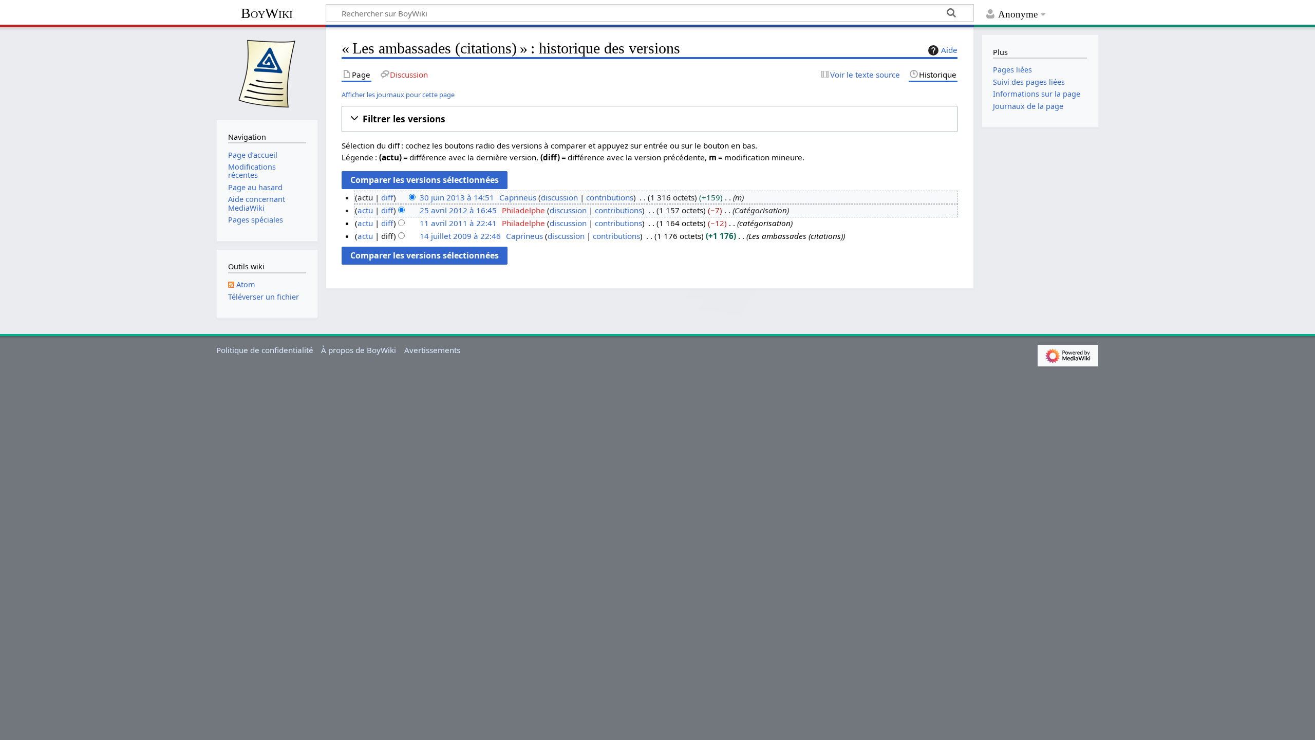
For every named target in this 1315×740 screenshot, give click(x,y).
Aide (949, 50)
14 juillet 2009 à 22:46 (460, 236)
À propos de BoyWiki (358, 350)
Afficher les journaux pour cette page (398, 94)
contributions (609, 197)
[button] (649, 119)
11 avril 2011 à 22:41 (458, 223)
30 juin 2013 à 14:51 (457, 197)
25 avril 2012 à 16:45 (458, 210)
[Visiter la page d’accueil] (267, 72)
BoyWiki (267, 13)
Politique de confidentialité (264, 350)
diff (387, 197)
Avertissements (432, 350)
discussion (559, 197)
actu (365, 210)
